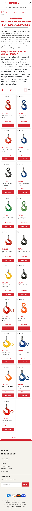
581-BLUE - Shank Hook (23, 387)
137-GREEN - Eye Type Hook (23, 218)
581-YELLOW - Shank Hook (6, 353)
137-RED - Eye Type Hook (8, 116)
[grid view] (25, 90)
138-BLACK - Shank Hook (24, 252)
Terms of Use (23, 504)
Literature (7, 502)
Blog (27, 501)
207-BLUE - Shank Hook (23, 150)
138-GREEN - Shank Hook (8, 218)
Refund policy (10, 506)
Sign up (25, 484)
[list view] (29, 90)
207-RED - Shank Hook (7, 252)
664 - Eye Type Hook (22, 319)
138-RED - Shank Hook (7, 150)
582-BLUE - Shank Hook (23, 353)
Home (2, 11)
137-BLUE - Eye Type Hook (22, 116)
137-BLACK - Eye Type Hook (7, 184)
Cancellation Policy (20, 506)
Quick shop (8, 121)
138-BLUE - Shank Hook (23, 184)
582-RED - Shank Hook (7, 421)
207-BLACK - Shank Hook (24, 285)
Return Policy (15, 502)
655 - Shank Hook (7, 386)
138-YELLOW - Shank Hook (6, 285)
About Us (4, 501)
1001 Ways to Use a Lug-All (11, 504)
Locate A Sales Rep (19, 501)
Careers (10, 501)
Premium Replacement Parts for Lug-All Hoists (14, 13)
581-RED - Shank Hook (7, 319)
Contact (23, 502)
